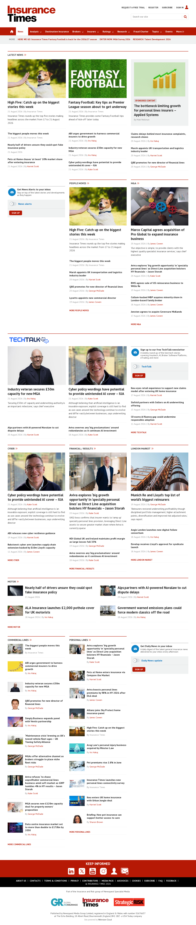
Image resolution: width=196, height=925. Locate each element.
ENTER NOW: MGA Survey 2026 (115, 39)
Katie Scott (93, 169)
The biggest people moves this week (28, 133)
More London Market (142, 560)
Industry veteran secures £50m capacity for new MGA (31, 391)
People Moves (77, 183)
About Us (21, 880)
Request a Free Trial (133, 7)
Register (153, 7)
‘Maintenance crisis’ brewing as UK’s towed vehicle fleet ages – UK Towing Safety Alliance (45, 738)
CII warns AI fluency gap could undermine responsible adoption (153, 418)
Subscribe (167, 7)
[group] (179, 31)
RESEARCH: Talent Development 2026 (152, 39)
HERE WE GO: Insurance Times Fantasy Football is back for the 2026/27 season (57, 39)
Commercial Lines (18, 639)
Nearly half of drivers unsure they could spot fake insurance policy (58, 589)
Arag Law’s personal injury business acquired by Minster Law (106, 746)
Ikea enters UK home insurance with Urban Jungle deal (104, 799)
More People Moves (79, 310)
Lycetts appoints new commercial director (92, 297)
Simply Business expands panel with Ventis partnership (42, 720)
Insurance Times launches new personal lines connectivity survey (105, 781)
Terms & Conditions (55, 880)
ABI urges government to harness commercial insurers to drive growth (94, 135)
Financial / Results (81, 448)
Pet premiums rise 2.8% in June (104, 762)
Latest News (15, 54)
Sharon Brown (96, 822)
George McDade (158, 166)
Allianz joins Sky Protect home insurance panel (104, 712)
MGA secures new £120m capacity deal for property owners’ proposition (44, 806)
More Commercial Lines (19, 844)
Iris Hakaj (92, 140)
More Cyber (13, 560)
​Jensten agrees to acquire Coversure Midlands (156, 311)
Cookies (136, 880)
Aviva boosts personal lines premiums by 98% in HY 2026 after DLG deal (106, 692)
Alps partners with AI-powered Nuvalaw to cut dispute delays (152, 589)
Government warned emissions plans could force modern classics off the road (149, 610)
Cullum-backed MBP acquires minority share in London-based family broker (156, 299)
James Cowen (95, 302)
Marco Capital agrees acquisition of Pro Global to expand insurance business (158, 234)
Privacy (75, 880)
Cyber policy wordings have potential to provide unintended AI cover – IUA (95, 164)
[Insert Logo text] (31, 20)
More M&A (136, 324)
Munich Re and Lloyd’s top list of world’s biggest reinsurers (155, 497)
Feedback (171, 880)
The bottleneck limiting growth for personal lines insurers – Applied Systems (157, 110)
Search (185, 16)
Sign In (180, 7)
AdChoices (122, 880)
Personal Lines (78, 639)
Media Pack (108, 880)
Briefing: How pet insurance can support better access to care (104, 816)
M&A (133, 183)
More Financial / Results (81, 568)
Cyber (11, 448)
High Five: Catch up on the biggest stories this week (33, 104)
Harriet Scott (33, 166)
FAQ (160, 880)
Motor (12, 581)
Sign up (16, 213)
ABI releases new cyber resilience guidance (31, 533)
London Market (141, 448)
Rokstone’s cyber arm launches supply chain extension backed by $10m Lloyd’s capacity (32, 546)
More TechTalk (138, 432)
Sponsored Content (145, 100)
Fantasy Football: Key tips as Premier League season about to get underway (97, 104)
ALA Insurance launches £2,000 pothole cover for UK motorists (59, 610)
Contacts (35, 880)
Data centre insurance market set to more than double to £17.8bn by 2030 (44, 827)
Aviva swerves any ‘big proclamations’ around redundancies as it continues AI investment (94, 429)
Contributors (90, 880)
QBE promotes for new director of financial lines (158, 162)
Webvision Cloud (105, 919)
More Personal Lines (79, 832)
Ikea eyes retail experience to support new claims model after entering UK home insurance (158, 389)
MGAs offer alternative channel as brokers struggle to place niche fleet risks (44, 759)
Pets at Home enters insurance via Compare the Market (106, 674)
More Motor (14, 627)
